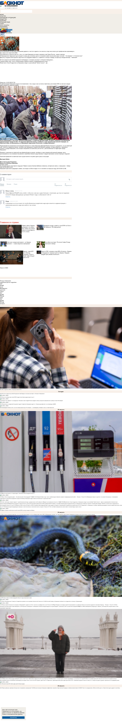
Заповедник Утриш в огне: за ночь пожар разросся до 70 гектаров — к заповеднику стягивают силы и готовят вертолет (28, 407)
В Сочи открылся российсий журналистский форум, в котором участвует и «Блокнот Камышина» (23, 393)
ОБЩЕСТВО (3, 19)
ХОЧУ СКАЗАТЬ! (4, 25)
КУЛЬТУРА (3, 16)
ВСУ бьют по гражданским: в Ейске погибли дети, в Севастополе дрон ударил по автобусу (100, 687)
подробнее (13, 282)
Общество (3, 82)
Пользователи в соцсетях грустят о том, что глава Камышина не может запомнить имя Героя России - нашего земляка (32, 54)
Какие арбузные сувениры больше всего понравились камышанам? (17, 687)
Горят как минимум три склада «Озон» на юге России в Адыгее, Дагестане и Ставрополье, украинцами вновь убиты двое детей (41, 680)
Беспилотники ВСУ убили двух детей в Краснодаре (13, 683)
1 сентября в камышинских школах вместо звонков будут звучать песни (66, 506)
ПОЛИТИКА (3, 20)
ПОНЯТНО (13, 717)
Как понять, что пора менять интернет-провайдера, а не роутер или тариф (67, 678)
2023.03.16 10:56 (14, 201)
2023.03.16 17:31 (18, 191)
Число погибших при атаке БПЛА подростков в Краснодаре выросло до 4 (18, 397)
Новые (2, 184)
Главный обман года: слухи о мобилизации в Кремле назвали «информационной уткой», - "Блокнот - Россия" (61, 496)
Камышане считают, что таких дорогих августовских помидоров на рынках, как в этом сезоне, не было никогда (71, 514)
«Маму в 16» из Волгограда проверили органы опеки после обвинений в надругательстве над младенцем (25, 678)
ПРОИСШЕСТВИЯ (5, 22)
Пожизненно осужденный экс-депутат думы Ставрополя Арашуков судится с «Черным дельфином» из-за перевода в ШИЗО (29, 404)
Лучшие (9, 184)
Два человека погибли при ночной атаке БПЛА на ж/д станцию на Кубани (18, 510)
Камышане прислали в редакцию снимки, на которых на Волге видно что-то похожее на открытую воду (28, 168)
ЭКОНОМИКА (3, 26)
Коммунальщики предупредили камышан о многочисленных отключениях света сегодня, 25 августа (26, 506)
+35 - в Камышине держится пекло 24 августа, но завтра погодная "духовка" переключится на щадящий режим (95, 680)
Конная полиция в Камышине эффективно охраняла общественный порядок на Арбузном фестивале (56, 687)
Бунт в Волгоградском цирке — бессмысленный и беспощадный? (16, 496)
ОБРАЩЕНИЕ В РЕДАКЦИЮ (8, 17)
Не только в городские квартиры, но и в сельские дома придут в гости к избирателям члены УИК (23, 514)
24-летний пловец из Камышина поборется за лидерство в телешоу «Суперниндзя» (64, 601)
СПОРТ (2, 23)
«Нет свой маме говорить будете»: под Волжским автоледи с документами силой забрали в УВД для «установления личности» (30, 502)
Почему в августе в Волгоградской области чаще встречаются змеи (17, 597)
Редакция (2, 36)
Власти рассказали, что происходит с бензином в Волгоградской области (18, 493)
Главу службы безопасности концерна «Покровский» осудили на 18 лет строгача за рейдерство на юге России (26, 604)
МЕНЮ (2, 14)
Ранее (15, 184)
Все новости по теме (5, 53)
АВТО (9, 31)
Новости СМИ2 (4, 268)
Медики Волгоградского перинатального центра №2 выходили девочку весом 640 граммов (29, 503)
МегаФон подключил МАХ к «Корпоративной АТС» (11, 389)
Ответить (8, 196)
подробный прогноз (5, 282)
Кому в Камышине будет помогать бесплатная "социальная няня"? (36, 498)
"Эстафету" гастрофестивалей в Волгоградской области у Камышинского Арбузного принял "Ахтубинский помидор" (76, 503)
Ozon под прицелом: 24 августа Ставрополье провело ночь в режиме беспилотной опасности (22, 601)
